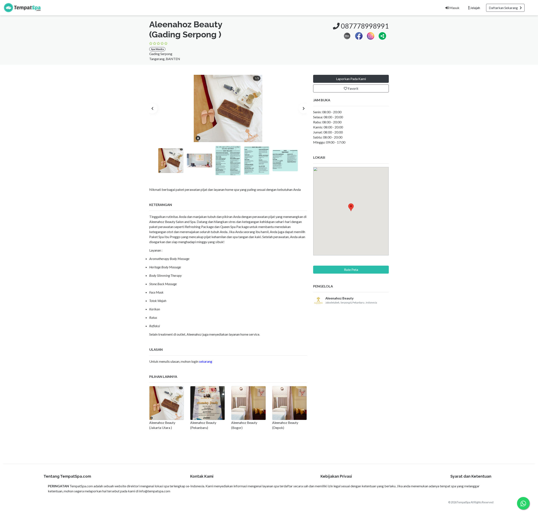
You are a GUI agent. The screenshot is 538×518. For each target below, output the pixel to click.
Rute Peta (351, 270)
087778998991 (364, 26)
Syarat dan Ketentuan (470, 476)
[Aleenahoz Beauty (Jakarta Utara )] (166, 403)
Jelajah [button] (474, 8)
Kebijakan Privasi (336, 476)
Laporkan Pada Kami (351, 79)
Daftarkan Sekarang (504, 8)
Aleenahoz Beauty (339, 298)
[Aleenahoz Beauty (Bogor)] (248, 403)
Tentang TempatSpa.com (67, 476)
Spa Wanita (157, 49)
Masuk (454, 8)
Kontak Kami (202, 476)
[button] (382, 35)
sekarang (205, 361)
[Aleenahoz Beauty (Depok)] (289, 403)
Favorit (352, 88)
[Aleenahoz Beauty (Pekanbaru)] (207, 403)
